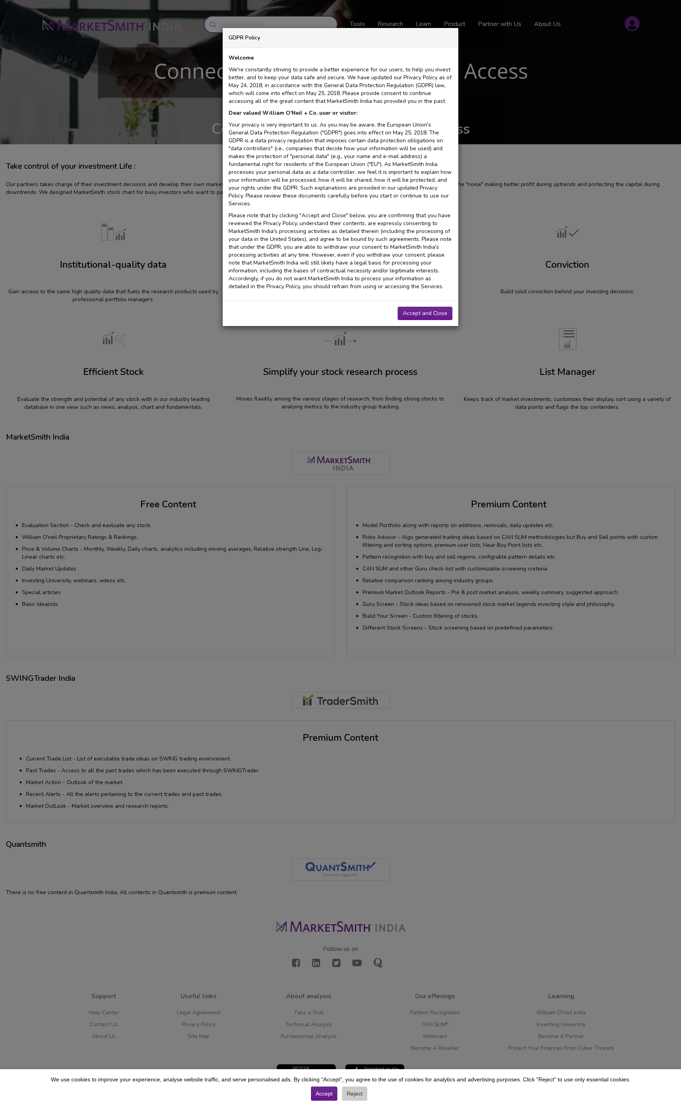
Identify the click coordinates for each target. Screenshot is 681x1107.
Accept (324, 1093)
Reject (355, 1093)
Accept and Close (425, 313)
